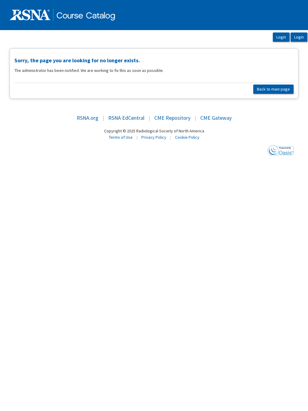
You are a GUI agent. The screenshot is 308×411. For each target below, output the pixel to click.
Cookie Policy (187, 137)
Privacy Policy (153, 137)
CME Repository (172, 117)
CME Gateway (216, 117)
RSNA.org (87, 117)
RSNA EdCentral (126, 117)
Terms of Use (121, 137)
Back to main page (273, 89)
